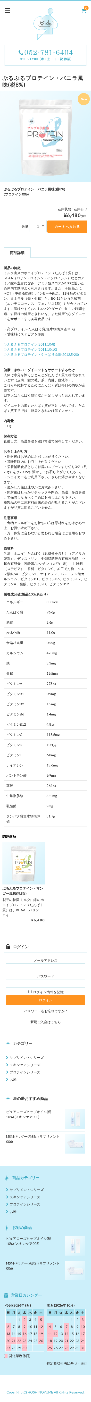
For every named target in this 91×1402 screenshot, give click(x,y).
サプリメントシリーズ (27, 1057)
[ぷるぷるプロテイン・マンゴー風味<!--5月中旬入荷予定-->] (23, 863)
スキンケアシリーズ (25, 1065)
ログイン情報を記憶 (48, 992)
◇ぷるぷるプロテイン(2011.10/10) (30, 349)
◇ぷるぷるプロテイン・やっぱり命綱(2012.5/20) (41, 354)
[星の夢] (45, 37)
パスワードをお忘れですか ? (45, 1011)
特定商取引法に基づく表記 (67, 1363)
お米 (13, 1079)
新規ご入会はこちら (45, 1022)
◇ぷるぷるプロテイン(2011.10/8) (29, 344)
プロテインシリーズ (25, 1072)
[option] (45, 136)
